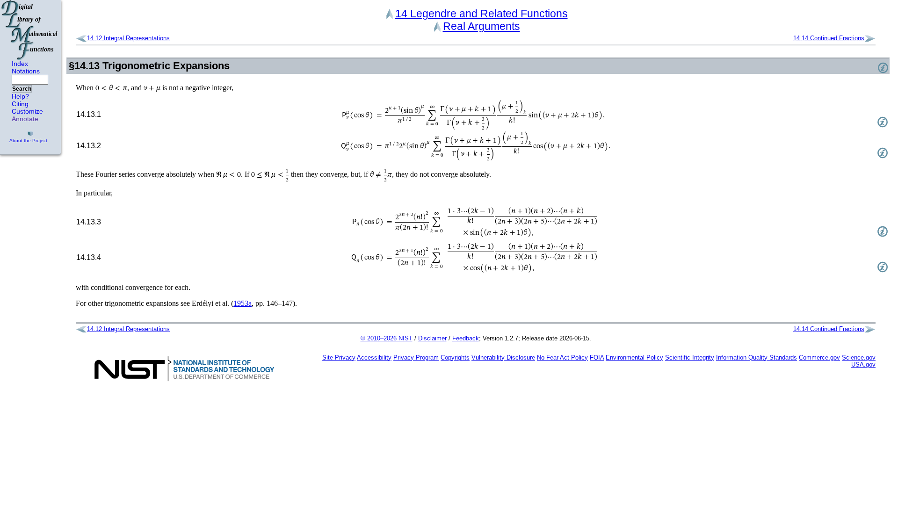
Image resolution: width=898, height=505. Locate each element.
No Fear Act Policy (562, 357)
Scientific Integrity (689, 357)
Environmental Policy (634, 357)
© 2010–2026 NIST (387, 338)
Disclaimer (432, 338)
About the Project (28, 140)
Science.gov (859, 357)
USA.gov (863, 364)
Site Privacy (338, 357)
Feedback (465, 338)
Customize (27, 111)
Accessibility (374, 357)
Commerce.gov (819, 357)
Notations (26, 71)
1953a (242, 303)
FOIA (597, 357)
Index (20, 63)
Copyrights (455, 357)
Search (21, 89)
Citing (20, 104)
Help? (20, 96)
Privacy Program (416, 357)
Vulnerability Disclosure (503, 357)
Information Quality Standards (756, 357)
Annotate (25, 119)
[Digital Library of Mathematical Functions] (30, 30)
